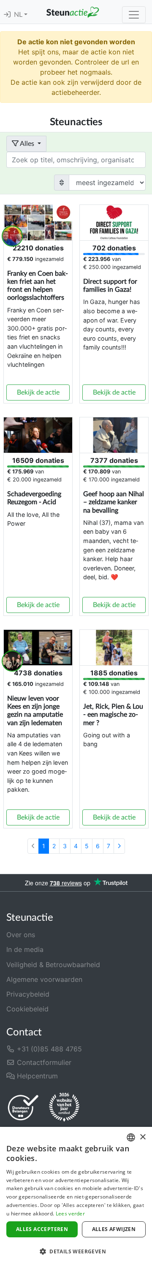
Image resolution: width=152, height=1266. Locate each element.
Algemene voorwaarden (44, 979)
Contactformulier (43, 1062)
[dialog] (76, 1196)
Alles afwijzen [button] (114, 1229)
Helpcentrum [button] (36, 1076)
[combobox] (131, 1137)
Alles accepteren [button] (42, 1229)
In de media (24, 949)
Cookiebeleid (27, 1009)
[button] (76, 1251)
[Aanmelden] (7, 14)
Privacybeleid (27, 994)
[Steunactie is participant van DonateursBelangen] (23, 1107)
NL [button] (19, 14)
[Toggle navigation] (134, 14)
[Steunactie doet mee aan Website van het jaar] (64, 1107)
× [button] (142, 1137)
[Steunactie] (72, 11)
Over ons (20, 934)
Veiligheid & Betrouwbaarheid (53, 964)
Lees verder (70, 1213)
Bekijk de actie (38, 392)
